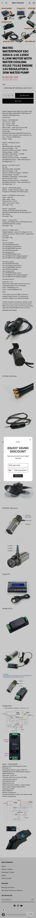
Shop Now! (18, 476)
